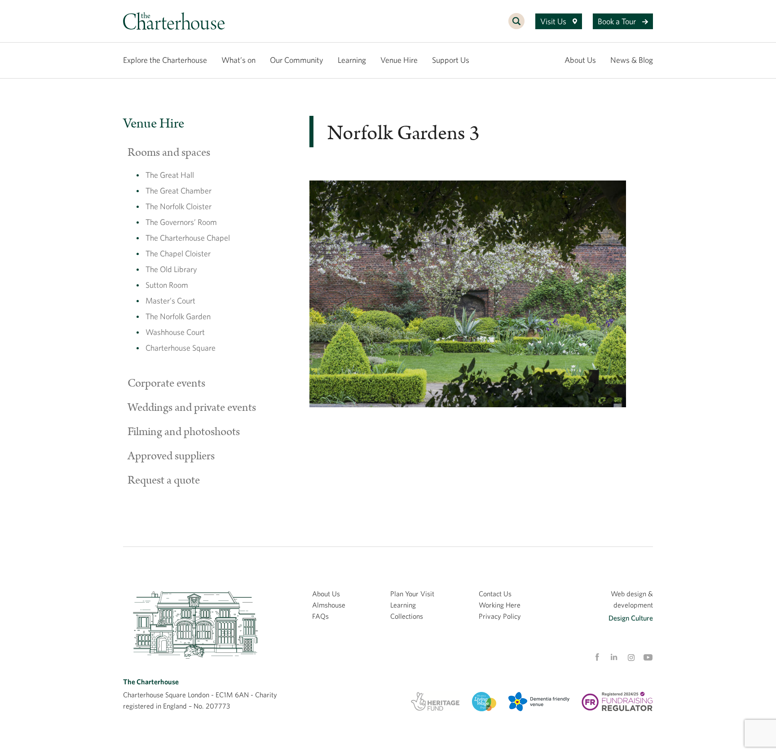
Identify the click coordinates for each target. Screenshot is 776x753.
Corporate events (166, 383)
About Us (580, 60)
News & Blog (631, 60)
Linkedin (614, 656)
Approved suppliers (171, 456)
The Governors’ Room (181, 222)
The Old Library (171, 269)
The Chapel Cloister (178, 253)
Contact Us (495, 594)
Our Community (296, 60)
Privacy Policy (500, 616)
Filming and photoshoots (184, 432)
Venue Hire (399, 60)
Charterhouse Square (181, 347)
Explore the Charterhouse (165, 60)
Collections (406, 616)
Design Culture (630, 618)
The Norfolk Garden (178, 316)
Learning (352, 60)
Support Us (450, 60)
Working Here (499, 605)
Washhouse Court (175, 332)
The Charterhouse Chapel (188, 237)
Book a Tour (618, 21)
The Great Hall (170, 175)
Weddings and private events (192, 407)
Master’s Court (170, 300)
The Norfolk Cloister (179, 206)
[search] (516, 26)
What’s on (238, 60)
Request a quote (164, 480)
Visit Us (554, 21)
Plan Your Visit (412, 594)
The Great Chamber (179, 190)
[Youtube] (648, 657)
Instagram (631, 657)
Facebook (597, 657)
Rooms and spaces (169, 152)
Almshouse (328, 605)
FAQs (320, 616)
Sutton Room (167, 285)
